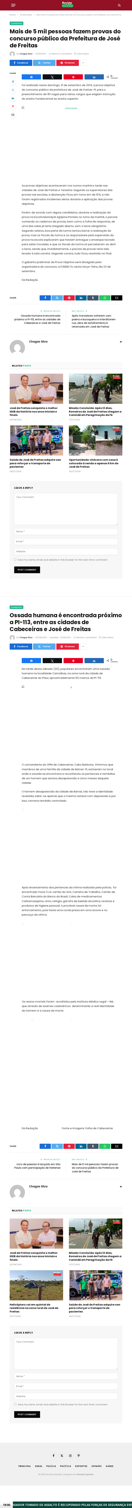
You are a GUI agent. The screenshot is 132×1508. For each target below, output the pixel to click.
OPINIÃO (96, 1466)
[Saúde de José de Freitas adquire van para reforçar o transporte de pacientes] (36, 440)
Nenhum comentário (62, 53)
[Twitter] (13, 90)
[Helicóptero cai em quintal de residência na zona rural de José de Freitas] (36, 1285)
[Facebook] (13, 82)
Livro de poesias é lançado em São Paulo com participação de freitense (37, 1166)
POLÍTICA (65, 1466)
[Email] (13, 114)
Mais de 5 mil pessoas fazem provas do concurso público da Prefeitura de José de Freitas (95, 1168)
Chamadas (16, 23)
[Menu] (13, 5)
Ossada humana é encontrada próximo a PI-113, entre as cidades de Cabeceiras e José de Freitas (37, 319)
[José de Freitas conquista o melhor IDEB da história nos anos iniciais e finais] (36, 389)
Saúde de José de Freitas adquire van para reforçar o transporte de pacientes (35, 463)
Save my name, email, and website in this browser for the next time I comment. (63, 559)
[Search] (119, 5)
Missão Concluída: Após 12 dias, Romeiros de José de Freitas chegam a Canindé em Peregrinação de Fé (95, 411)
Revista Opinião (85, 1474)
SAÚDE (110, 1466)
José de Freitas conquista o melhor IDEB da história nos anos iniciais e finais (34, 411)
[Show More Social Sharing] (83, 63)
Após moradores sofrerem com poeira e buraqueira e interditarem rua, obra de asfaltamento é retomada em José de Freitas (94, 321)
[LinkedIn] (13, 98)
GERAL (38, 1466)
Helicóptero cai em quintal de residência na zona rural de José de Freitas (34, 1308)
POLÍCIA (51, 1466)
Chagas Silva (25, 53)
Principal (25, 1466)
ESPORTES (81, 1466)
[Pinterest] (13, 106)
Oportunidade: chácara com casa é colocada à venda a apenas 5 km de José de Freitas (93, 463)
